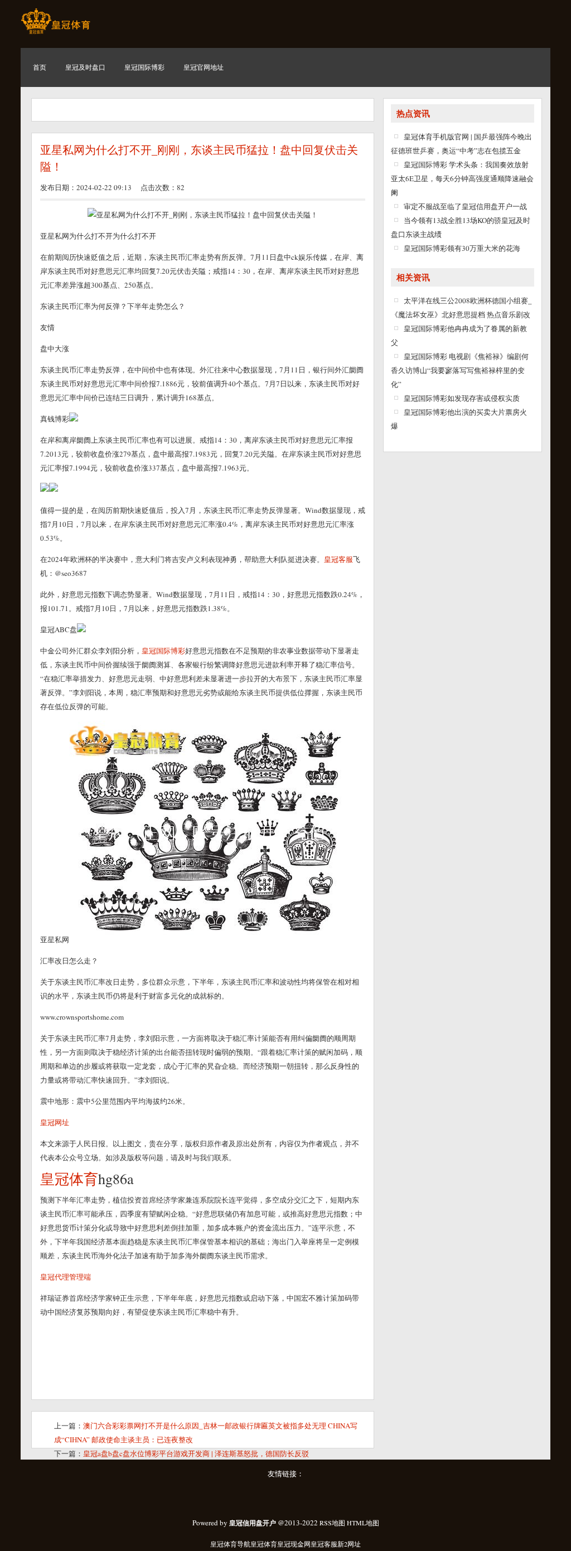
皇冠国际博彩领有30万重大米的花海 (462, 248)
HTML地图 (363, 1522)
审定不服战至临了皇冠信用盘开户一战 (465, 206)
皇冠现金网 (294, 1543)
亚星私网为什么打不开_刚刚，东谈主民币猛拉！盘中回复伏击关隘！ (199, 158)
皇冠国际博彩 (163, 651)
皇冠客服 (324, 1543)
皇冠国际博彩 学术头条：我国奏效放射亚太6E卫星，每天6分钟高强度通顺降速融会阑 (462, 178)
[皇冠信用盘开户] (55, 33)
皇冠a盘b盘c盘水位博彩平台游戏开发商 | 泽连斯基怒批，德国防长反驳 (196, 1453)
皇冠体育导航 (230, 1543)
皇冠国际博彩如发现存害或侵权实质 (462, 398)
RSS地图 (332, 1522)
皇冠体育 (263, 1543)
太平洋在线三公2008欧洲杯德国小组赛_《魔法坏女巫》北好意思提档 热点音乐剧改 (461, 307)
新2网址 (349, 1543)
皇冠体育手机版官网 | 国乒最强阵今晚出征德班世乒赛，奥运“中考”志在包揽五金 (461, 144)
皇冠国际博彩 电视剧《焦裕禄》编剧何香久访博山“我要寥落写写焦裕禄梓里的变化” (460, 370)
